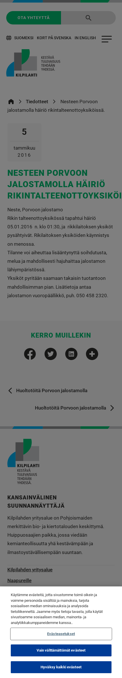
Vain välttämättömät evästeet (61, 650)
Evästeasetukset (61, 634)
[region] (61, 632)
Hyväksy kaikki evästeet (61, 667)
